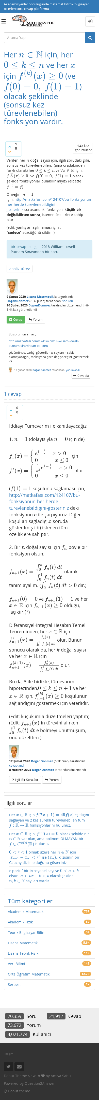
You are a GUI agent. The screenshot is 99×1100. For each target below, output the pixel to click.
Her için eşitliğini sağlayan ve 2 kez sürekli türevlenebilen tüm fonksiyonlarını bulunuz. (49, 820)
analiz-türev (19, 268)
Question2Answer (40, 1083)
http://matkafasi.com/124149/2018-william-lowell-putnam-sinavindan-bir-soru (44, 343)
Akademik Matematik (25, 911)
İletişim (8, 1054)
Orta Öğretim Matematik (29, 974)
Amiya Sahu (61, 1075)
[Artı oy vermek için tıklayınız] (9, 146)
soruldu (67, 301)
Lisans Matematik (40, 297)
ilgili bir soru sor (26, 780)
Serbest (14, 984)
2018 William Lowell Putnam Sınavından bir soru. (43, 249)
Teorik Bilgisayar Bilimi (27, 932)
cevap (17, 319)
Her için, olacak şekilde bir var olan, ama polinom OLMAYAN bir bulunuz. (49, 839)
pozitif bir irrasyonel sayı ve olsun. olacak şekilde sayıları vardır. (43, 876)
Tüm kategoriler (30, 901)
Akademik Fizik (20, 922)
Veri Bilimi (16, 963)
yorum (37, 319)
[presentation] (31, 54)
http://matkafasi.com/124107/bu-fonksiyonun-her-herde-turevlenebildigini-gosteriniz (49, 204)
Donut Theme (15, 1075)
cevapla (83, 376)
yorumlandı (73, 370)
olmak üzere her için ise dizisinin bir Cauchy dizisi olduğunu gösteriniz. (44, 857)
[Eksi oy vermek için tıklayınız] (9, 151)
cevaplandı (16, 765)
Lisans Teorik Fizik (23, 953)
